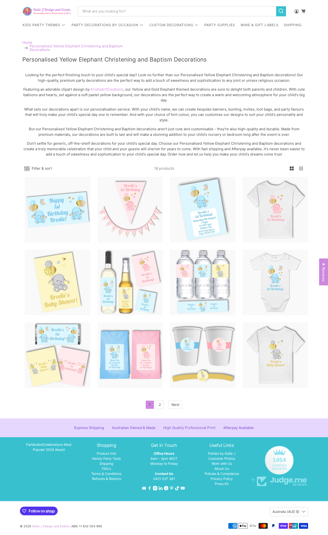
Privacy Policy (222, 479)
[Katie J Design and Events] (47, 11)
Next (175, 404)
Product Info (106, 453)
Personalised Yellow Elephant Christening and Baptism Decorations (76, 47)
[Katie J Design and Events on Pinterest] (172, 489)
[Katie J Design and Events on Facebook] (149, 489)
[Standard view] (292, 168)
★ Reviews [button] (323, 272)
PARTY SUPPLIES (219, 25)
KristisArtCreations (107, 89)
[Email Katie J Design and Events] (144, 489)
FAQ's (106, 469)
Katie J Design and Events (51, 526)
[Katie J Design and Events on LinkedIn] (160, 489)
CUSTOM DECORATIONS (171, 25)
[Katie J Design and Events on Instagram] (155, 489)
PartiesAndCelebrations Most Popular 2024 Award (49, 447)
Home (27, 42)
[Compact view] (301, 168)
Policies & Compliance (222, 474)
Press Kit (222, 484)
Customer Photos (221, 458)
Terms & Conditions (106, 474)
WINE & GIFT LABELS (260, 25)
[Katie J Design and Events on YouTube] (183, 489)
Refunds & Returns (106, 479)
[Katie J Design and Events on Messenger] (166, 489)
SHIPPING (293, 25)
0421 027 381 (164, 479)
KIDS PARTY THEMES (41, 25)
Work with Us (222, 463)
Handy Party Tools (106, 458)
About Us (221, 469)
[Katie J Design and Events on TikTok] (177, 489)
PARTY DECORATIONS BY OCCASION (105, 25)
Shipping (106, 463)
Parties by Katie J (222, 453)
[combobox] (177, 11)
